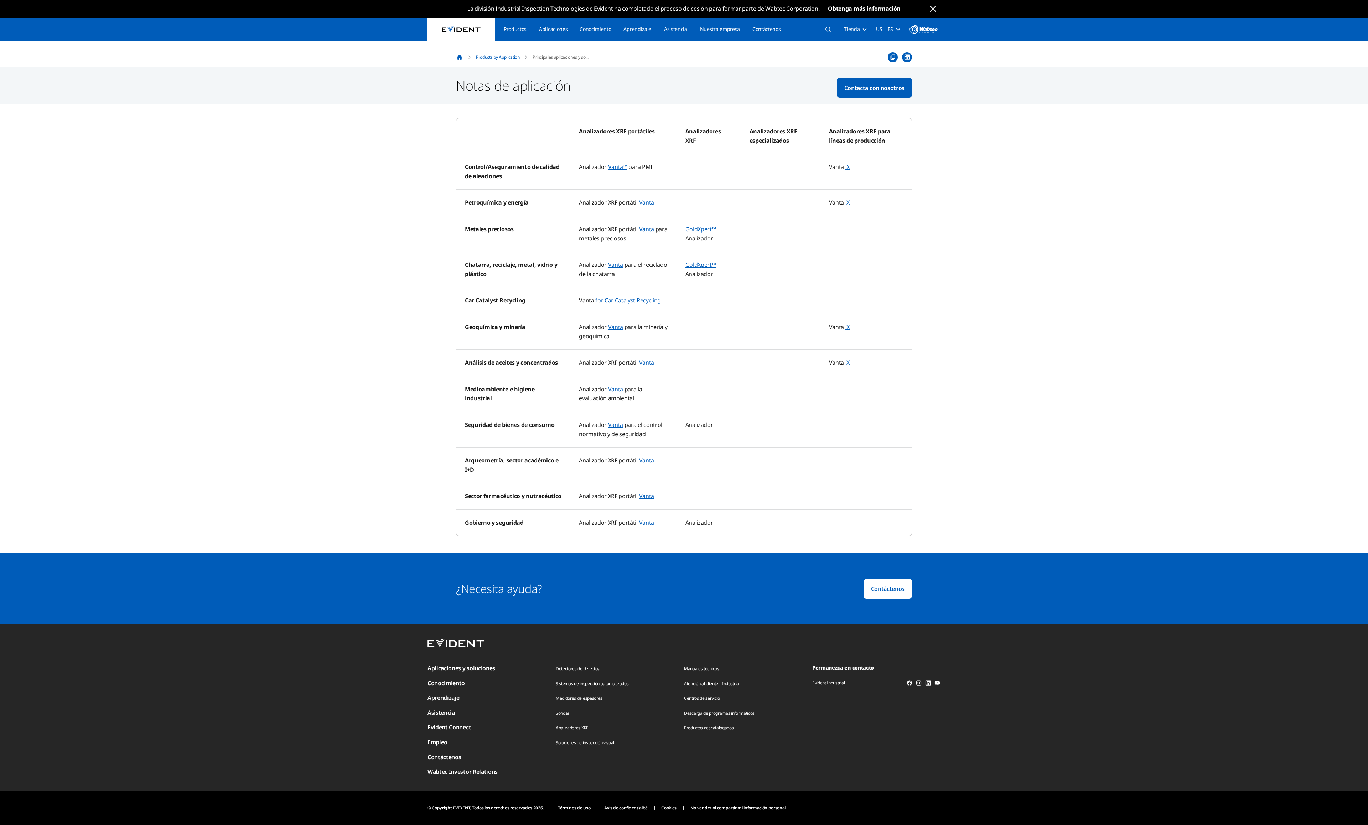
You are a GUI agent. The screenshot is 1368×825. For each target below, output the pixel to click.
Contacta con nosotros (874, 88)
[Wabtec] (923, 29)
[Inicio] (459, 57)
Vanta (646, 202)
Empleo (437, 742)
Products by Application (498, 57)
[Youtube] (937, 684)
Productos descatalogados (709, 728)
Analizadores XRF (572, 728)
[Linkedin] (928, 684)
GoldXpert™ (700, 229)
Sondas (563, 713)
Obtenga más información (864, 8)
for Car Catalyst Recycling (628, 300)
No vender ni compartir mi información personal (738, 808)
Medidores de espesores (579, 698)
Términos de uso (574, 808)
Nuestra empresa (720, 29)
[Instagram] (919, 684)
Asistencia (675, 29)
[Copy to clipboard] (893, 57)
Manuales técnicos (701, 669)
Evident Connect (449, 727)
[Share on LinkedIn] (907, 57)
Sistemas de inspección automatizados (592, 684)
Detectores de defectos (578, 669)
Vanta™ (617, 167)
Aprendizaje (637, 29)
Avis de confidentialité (626, 808)
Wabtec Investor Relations (463, 772)
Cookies (669, 808)
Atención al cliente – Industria (711, 684)
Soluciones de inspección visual (585, 743)
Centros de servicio (702, 698)
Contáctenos (766, 29)
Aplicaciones (553, 29)
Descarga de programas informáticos (719, 713)
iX (847, 167)
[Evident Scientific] (461, 29)
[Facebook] (909, 684)
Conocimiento (595, 29)
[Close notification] (933, 9)
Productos (515, 29)
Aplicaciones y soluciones (461, 668)
